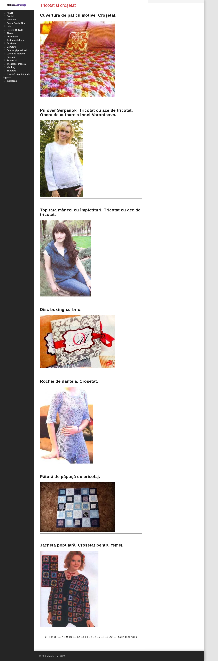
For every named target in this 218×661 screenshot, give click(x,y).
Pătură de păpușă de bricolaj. (70, 476)
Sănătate (11, 70)
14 (86, 636)
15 (90, 636)
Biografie (11, 57)
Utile (9, 26)
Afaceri (10, 33)
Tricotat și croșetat (16, 63)
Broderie (11, 43)
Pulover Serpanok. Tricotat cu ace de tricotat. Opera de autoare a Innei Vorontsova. (86, 112)
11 (74, 636)
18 (102, 636)
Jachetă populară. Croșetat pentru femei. (82, 545)
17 (98, 636)
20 (111, 636)
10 (70, 636)
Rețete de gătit (14, 29)
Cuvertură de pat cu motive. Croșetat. (78, 15)
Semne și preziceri (17, 50)
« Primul (50, 636)
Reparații (11, 19)
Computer (12, 46)
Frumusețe (12, 36)
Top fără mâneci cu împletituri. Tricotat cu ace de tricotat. (90, 212)
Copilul (10, 16)
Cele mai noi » (127, 636)
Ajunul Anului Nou (16, 23)
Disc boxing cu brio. (61, 309)
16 (94, 636)
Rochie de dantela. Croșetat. (69, 381)
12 (78, 636)
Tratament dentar (16, 40)
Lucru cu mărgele (16, 53)
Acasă (10, 12)
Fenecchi (12, 60)
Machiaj (11, 67)
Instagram (12, 80)
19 (106, 636)
